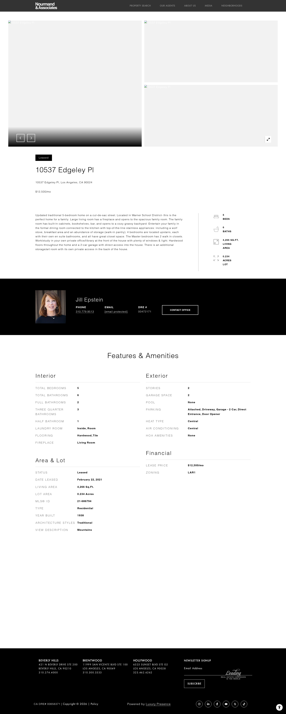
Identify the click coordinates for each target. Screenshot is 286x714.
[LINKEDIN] (208, 704)
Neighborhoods (231, 5)
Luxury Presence (158, 704)
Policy (94, 704)
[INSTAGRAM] (199, 704)
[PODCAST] (190, 704)
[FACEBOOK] (217, 704)
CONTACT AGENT (180, 310)
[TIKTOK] (244, 704)
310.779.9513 (85, 311)
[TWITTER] (235, 704)
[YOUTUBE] (226, 704)
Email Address (193, 668)
